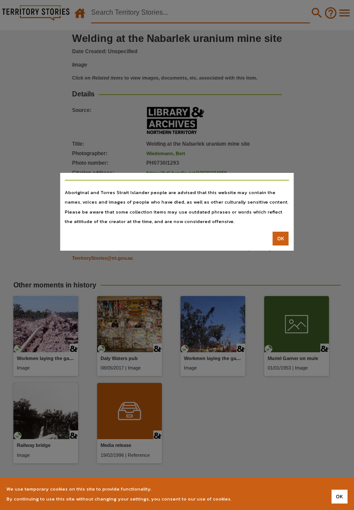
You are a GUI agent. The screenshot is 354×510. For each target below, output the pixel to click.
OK (280, 238)
